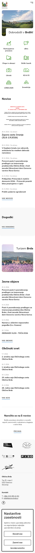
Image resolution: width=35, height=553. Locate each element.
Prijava (17, 431)
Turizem (24, 248)
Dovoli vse (17, 534)
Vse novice (7, 198)
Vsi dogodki (8, 227)
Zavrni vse (17, 542)
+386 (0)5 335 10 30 (11, 496)
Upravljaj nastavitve (17, 548)
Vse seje (6, 398)
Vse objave (7, 340)
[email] (11, 498)
